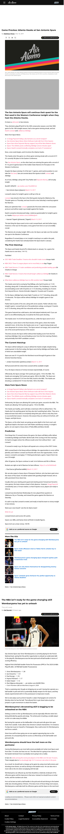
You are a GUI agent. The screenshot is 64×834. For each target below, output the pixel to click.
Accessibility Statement (40, 819)
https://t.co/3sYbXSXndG (48, 465)
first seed (14, 173)
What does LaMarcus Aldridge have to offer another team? (24, 280)
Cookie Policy (9, 819)
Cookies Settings (10, 822)
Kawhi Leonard (10, 131)
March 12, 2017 (37, 362)
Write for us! (9, 512)
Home (7, 587)
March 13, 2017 (30, 190)
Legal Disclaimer (24, 819)
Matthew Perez (9, 34)
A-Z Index (53, 819)
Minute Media (12, 826)
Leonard (48, 173)
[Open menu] (4, 2)
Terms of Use (54, 816)
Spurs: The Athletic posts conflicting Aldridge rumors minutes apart (29, 146)
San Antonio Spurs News (18, 587)
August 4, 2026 (34, 685)
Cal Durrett (8, 610)
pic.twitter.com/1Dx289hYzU (27, 186)
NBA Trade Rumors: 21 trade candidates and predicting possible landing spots (30, 267)
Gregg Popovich (53, 484)
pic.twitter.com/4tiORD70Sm (35, 683)
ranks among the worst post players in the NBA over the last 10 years (34, 758)
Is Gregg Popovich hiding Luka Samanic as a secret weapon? (27, 139)
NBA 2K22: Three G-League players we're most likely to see (24, 263)
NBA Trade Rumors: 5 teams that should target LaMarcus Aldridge (27, 274)
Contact (21, 816)
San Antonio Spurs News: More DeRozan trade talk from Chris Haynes (30, 141)
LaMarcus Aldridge (24, 131)
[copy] (15, 37)
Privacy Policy (36, 816)
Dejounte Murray (42, 180)
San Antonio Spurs (14, 162)
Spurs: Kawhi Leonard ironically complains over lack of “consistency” (29, 148)
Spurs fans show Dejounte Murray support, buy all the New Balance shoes (31, 143)
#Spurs (14, 215)
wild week (15, 122)
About (7, 816)
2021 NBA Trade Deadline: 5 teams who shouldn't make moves (25, 259)
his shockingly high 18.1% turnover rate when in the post (37, 760)
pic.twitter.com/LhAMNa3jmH (27, 215)
